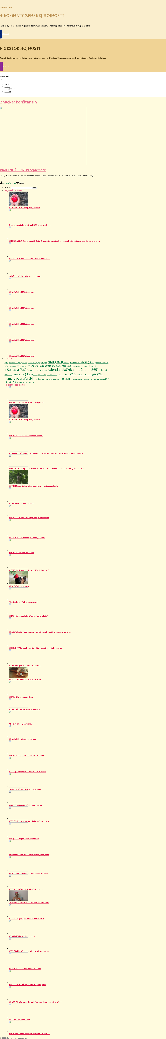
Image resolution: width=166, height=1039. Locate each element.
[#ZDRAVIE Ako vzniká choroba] (18, 933)
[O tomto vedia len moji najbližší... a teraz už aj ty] (18, 222)
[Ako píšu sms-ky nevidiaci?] (18, 721)
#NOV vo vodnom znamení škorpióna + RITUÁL (29, 1033)
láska (103, 370)
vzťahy (86, 379)
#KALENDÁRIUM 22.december (22, 324)
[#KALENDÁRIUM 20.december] (18, 353)
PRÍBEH (7, 87)
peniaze (49, 379)
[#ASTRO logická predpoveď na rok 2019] (18, 916)
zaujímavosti (102, 379)
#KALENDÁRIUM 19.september (23, 170)
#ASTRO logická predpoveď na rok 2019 (26, 918)
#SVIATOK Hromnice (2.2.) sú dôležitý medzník (29, 258)
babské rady (33, 363)
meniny (23, 374)
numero (67, 374)
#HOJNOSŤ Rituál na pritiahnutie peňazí (26, 402)
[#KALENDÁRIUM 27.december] (18, 305)
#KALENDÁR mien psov (19, 586)
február (76, 366)
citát (55, 362)
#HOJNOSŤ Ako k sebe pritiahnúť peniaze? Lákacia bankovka (35, 648)
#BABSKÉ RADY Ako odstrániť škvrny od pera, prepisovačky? (35, 1002)
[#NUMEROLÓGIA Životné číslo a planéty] (18, 753)
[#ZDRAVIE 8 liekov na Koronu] (18, 501)
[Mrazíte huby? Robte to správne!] (18, 599)
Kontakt (8, 92)
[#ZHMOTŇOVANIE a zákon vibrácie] (18, 707)
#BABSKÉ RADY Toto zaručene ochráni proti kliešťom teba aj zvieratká (40, 632)
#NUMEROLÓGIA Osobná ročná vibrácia (26, 435)
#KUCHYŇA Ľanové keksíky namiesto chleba (28, 873)
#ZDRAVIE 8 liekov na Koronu (21, 503)
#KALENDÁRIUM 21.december (22, 340)
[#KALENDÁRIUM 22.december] (18, 321)
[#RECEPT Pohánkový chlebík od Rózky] (18, 677)
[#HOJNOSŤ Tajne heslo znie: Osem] (18, 836)
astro (15, 362)
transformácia (77, 379)
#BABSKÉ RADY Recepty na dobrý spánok (27, 537)
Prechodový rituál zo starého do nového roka (29, 902)
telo (68, 379)
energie (36, 365)
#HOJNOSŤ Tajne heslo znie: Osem (24, 838)
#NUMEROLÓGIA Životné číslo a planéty (26, 756)
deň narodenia (102, 363)
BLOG (7, 84)
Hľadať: (7, 187)
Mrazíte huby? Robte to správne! (23, 602)
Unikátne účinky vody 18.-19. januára (25, 276)
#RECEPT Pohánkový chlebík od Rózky (25, 679)
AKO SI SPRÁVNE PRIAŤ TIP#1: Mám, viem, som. (29, 854)
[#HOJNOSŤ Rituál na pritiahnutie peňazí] (18, 400)
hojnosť (86, 366)
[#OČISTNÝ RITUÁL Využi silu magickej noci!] (18, 982)
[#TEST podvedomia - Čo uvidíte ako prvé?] (18, 769)
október (40, 379)
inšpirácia (16, 369)
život (31, 382)
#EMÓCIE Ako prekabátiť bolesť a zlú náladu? (28, 616)
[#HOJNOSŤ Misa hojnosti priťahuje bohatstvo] (18, 515)
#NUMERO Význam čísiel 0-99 (21, 552)
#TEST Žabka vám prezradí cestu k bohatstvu (29, 951)
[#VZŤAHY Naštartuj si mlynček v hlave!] (18, 886)
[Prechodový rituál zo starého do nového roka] (18, 900)
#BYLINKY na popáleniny (19, 1020)
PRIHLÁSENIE (10, 89)
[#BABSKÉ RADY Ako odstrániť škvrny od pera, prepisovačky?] (18, 999)
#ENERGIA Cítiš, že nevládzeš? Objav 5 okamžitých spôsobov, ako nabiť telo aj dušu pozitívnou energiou (54, 241)
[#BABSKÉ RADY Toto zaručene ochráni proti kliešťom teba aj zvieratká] (18, 629)
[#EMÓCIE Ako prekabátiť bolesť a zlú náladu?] (18, 613)
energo (66, 365)
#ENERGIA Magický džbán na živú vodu (25, 805)
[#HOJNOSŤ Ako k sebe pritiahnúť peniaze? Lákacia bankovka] (18, 645)
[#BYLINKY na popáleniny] (18, 1017)
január (32, 370)
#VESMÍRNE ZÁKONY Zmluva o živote (25, 968)
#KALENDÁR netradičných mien (22, 739)
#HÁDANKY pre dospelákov (21, 697)
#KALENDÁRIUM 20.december (22, 356)
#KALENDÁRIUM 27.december (22, 308)
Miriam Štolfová (9, 183)
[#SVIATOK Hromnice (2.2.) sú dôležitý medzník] (18, 256)
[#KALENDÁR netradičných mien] (18, 736)
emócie (15, 366)
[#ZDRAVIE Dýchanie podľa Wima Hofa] (18, 663)
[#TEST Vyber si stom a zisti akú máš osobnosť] (18, 818)
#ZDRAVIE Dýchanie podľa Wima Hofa (25, 665)
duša (8, 366)
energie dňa (51, 365)
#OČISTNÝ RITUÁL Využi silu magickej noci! (27, 984)
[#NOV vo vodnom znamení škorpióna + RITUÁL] (18, 1031)
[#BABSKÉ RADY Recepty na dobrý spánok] (18, 535)
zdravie (10, 382)
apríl (8, 363)
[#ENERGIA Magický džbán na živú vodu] (18, 802)
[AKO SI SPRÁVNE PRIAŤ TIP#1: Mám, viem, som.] (18, 852)
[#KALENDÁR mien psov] (18, 583)
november (52, 375)
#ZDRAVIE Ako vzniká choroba (22, 936)
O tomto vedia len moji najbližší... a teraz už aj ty (30, 225)
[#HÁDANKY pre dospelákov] (18, 694)
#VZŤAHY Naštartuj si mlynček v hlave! (26, 889)
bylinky (43, 363)
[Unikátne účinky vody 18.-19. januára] (18, 273)
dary (66, 363)
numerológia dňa (20, 378)
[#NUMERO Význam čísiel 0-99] (18, 550)
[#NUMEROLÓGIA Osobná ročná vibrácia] (18, 433)
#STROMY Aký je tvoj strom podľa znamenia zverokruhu (33, 486)
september (58, 379)
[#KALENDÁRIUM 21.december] (18, 337)
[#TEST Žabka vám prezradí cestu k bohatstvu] (18, 948)
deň (88, 362)
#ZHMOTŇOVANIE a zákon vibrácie (24, 709)
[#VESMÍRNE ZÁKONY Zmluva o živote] (18, 966)
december (75, 363)
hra (94, 366)
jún (44, 370)
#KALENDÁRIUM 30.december (22, 292)
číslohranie (22, 382)
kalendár (59, 369)
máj (43, 375)
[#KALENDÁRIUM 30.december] (18, 289)
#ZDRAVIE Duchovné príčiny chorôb (24, 207)
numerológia (91, 374)
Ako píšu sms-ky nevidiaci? (20, 724)
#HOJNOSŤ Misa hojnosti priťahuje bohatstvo (29, 517)
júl (38, 370)
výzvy (93, 379)
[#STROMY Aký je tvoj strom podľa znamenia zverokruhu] (18, 483)
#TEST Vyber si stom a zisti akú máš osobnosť (29, 821)
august (23, 363)
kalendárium (84, 369)
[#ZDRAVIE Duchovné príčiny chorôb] (18, 205)
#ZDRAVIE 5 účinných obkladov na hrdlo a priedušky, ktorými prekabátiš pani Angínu (46, 453)
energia (25, 366)
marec (8, 375)
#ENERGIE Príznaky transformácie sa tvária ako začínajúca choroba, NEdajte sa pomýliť (46, 468)
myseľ (36, 375)
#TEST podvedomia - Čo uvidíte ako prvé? (27, 771)
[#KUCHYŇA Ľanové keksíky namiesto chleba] (18, 871)
